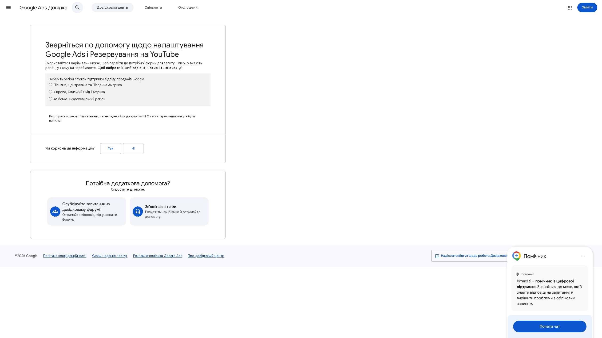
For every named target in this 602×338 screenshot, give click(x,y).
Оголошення (188, 7)
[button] (8, 7)
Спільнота (153, 7)
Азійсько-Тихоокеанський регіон (79, 99)
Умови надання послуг (109, 256)
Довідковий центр (112, 7)
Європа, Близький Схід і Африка (79, 92)
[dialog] (550, 292)
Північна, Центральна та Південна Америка (88, 85)
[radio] (50, 84)
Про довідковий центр (206, 256)
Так (110, 148)
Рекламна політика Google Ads (157, 256)
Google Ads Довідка (43, 7)
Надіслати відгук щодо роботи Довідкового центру (481, 256)
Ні (133, 148)
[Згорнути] (583, 255)
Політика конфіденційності (64, 256)
